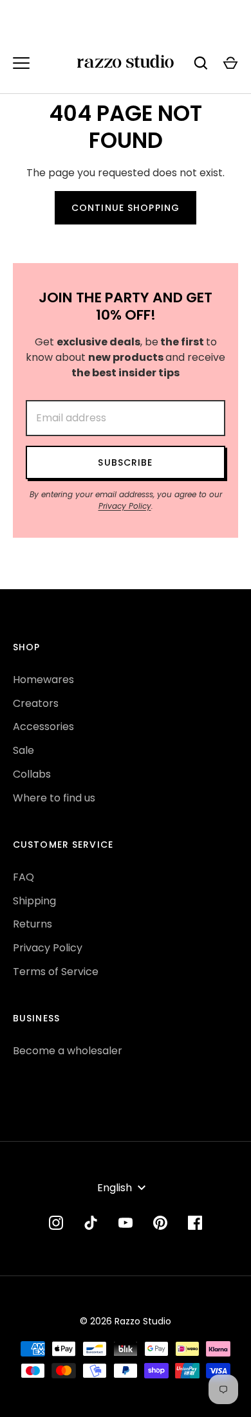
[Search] (201, 63)
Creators (36, 703)
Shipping (34, 900)
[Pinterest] (160, 1223)
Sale (23, 750)
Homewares (43, 679)
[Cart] (230, 63)
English (114, 1187)
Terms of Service (55, 971)
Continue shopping (125, 207)
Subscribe (125, 462)
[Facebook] (195, 1223)
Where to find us (54, 798)
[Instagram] (56, 1223)
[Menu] (21, 63)
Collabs (32, 774)
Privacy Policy (124, 505)
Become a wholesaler (67, 1050)
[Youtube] (125, 1223)
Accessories (43, 726)
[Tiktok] (91, 1223)
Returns (32, 924)
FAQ (23, 877)
